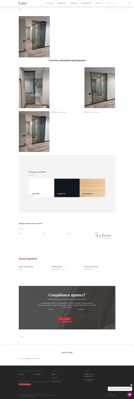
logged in (28, 358)
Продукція (61, 3)
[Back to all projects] (20, 10)
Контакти (99, 3)
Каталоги (50, 3)
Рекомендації (86, 3)
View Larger (34, 86)
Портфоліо (73, 3)
